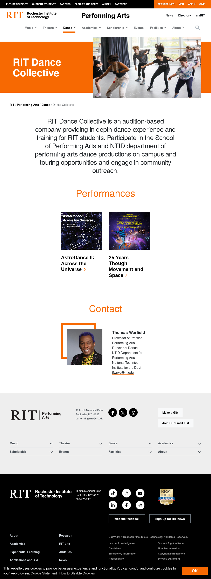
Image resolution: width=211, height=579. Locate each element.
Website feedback (126, 519)
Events (139, 28)
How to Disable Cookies (77, 573)
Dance (45, 105)
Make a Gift (170, 412)
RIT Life (64, 544)
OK (195, 570)
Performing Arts (28, 105)
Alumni (106, 4)
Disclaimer (115, 548)
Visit (181, 4)
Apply (191, 4)
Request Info (166, 4)
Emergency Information (122, 553)
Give (202, 4)
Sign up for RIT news (170, 519)
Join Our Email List (175, 423)
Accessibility (116, 558)
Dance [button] (67, 28)
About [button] (176, 28)
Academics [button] (89, 28)
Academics (17, 544)
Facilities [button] (156, 28)
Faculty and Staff (86, 4)
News (169, 15)
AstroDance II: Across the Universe (77, 263)
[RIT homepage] (31, 15)
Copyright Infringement (171, 553)
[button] (197, 27)
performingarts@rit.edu (89, 418)
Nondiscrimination (168, 548)
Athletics (65, 552)
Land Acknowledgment (122, 543)
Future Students (17, 4)
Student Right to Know (171, 543)
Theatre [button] (48, 28)
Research (65, 535)
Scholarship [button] (115, 28)
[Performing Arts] (36, 415)
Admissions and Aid (24, 560)
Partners (121, 4)
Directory (184, 15)
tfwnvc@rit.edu (123, 372)
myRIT (200, 15)
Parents (65, 4)
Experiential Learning (25, 552)
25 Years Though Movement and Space (126, 266)
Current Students (44, 4)
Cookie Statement (44, 573)
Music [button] (29, 28)
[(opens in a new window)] (112, 412)
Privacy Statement (169, 558)
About (14, 535)
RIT (12, 105)
